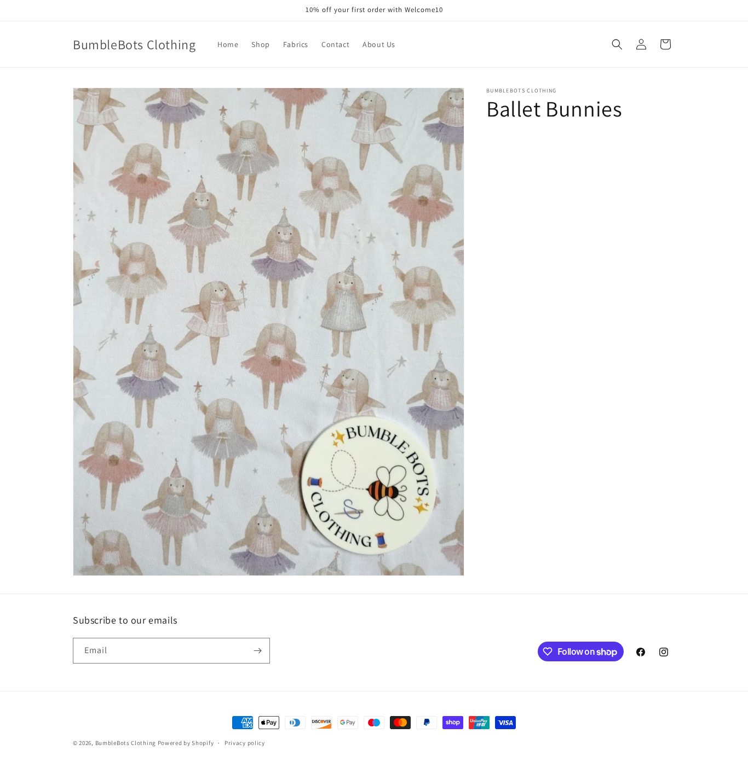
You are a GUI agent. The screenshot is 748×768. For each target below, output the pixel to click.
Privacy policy (245, 742)
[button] (617, 44)
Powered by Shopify (186, 743)
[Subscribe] (257, 651)
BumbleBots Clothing (125, 743)
